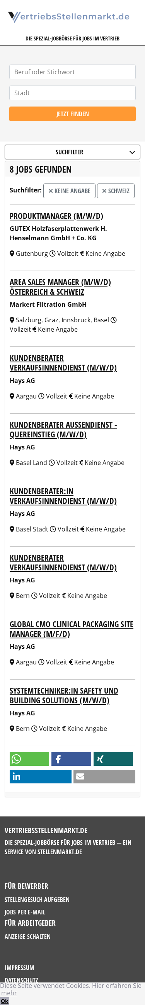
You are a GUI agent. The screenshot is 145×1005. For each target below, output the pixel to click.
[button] (29, 759)
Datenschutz (21, 980)
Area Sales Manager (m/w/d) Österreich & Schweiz (60, 286)
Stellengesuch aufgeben (37, 899)
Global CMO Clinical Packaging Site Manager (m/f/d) (71, 629)
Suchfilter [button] (69, 152)
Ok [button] (5, 1001)
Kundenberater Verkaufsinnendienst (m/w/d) (63, 362)
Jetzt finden (72, 114)
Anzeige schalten (28, 936)
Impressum (19, 967)
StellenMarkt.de (60, 852)
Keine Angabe (71, 191)
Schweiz (118, 191)
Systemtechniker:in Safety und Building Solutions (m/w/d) (64, 695)
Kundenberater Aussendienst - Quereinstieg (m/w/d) (63, 429)
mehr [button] (9, 993)
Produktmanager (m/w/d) (56, 215)
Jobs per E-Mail (25, 912)
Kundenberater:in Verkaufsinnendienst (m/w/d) (63, 496)
